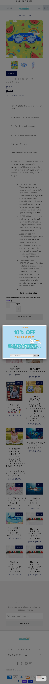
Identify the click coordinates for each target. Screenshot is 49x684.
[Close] (46, 325)
